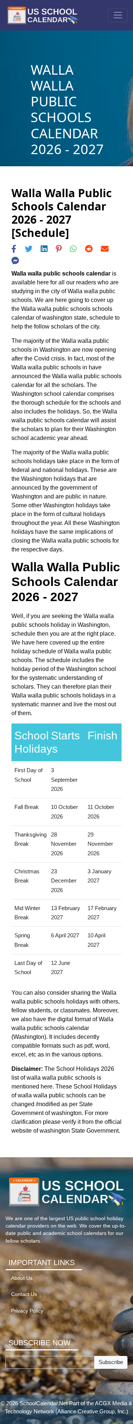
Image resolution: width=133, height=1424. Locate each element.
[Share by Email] (105, 249)
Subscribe (111, 1362)
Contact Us (24, 1294)
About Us (22, 1278)
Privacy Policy (27, 1311)
